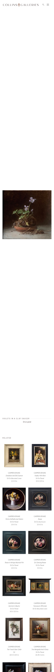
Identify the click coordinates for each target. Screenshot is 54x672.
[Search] (43, 5)
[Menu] (48, 5)
